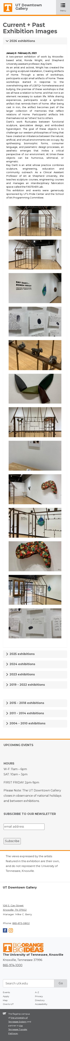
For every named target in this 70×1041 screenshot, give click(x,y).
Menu (65, 7)
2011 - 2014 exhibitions (26, 713)
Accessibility (41, 1004)
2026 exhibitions (22, 41)
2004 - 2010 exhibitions (27, 723)
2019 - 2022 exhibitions (27, 684)
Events (6, 992)
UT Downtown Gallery (28, 7)
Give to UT (8, 1004)
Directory (40, 1000)
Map (5, 1000)
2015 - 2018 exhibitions (26, 703)
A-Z (37, 992)
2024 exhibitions (22, 664)
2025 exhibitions (22, 654)
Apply (6, 996)
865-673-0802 (21, 923)
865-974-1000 (12, 965)
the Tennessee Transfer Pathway (17, 1029)
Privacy (39, 996)
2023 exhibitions (22, 674)
